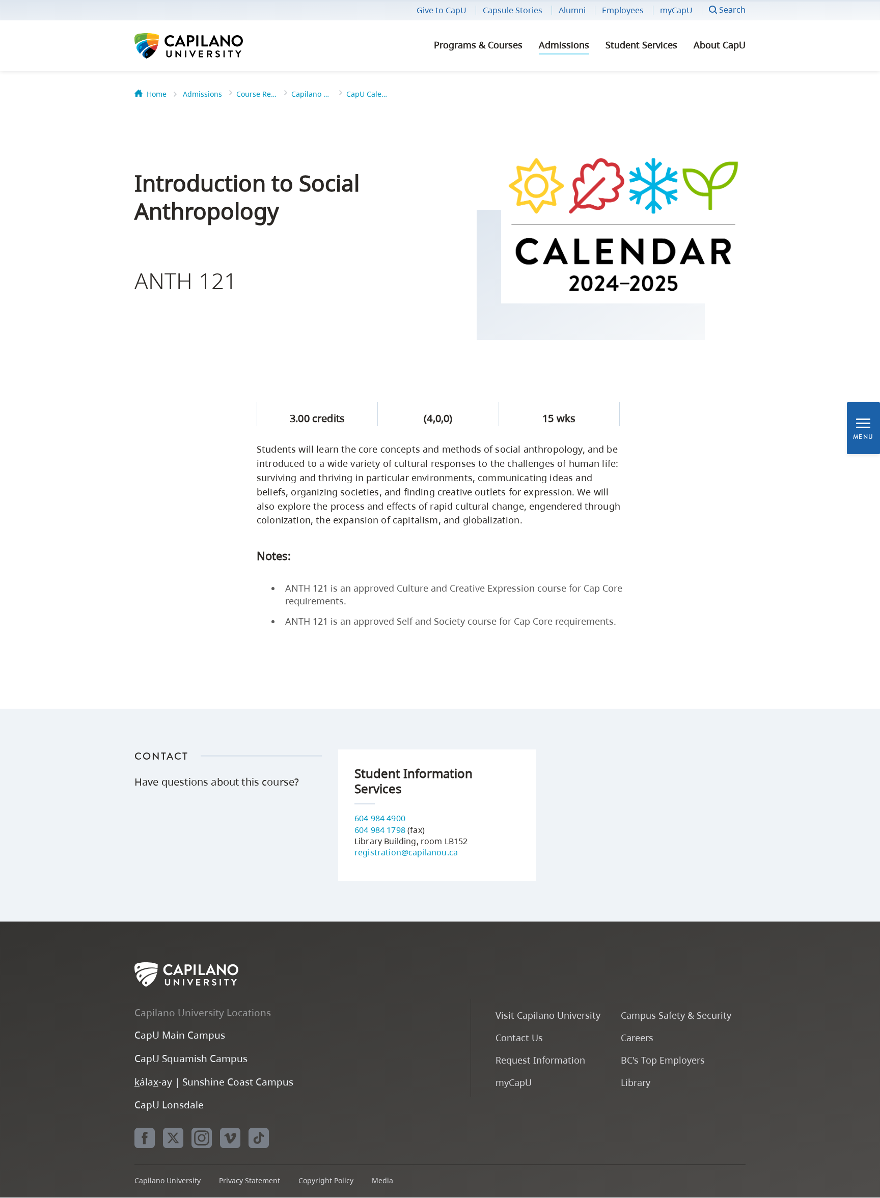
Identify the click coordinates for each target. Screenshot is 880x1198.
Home (157, 94)
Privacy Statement (249, 1180)
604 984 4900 (379, 818)
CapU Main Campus (179, 1035)
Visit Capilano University (548, 1015)
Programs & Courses (478, 45)
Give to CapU (441, 10)
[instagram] (201, 1138)
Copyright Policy (325, 1180)
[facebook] (144, 1138)
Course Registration (256, 94)
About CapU (720, 45)
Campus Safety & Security (676, 1015)
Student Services (641, 45)
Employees (623, 10)
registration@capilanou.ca (406, 852)
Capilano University (215, 46)
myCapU (676, 10)
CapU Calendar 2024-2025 (366, 94)
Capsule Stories (512, 10)
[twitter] (173, 1138)
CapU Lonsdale (169, 1104)
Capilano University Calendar (311, 94)
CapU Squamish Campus (191, 1058)
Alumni (572, 10)
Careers (637, 1037)
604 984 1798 (379, 829)
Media (382, 1180)
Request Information (540, 1059)
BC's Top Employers (663, 1059)
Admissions (564, 45)
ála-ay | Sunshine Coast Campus (213, 1082)
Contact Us (519, 1037)
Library (635, 1082)
